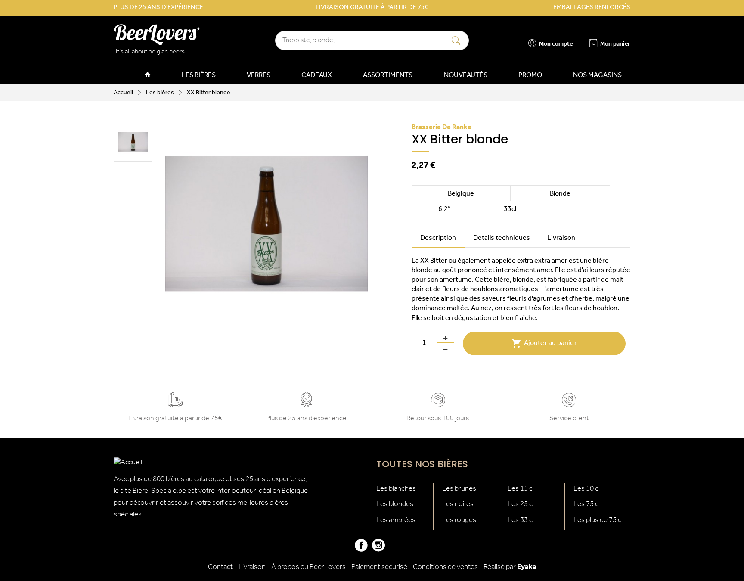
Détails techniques (501, 238)
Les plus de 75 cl (598, 520)
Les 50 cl (587, 488)
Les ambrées (395, 520)
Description (438, 238)
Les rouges (459, 520)
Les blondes (394, 504)
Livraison (561, 238)
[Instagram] (378, 549)
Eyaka (526, 567)
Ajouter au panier (544, 343)
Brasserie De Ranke (441, 127)
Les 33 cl (521, 520)
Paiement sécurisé (379, 567)
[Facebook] (361, 549)
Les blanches (396, 488)
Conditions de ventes (445, 567)
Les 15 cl (521, 488)
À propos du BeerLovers (308, 567)
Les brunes (459, 488)
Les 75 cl (587, 504)
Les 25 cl (521, 504)
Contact (220, 567)
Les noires (458, 504)
